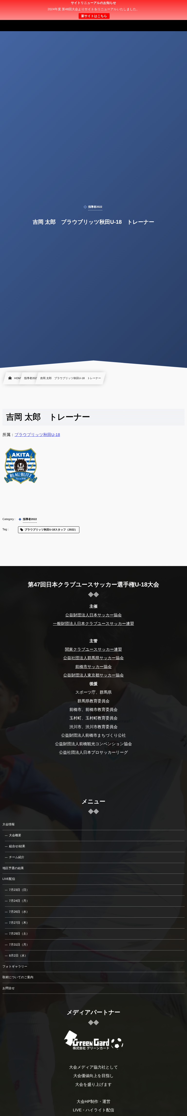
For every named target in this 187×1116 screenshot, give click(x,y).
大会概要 (15, 835)
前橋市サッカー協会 (93, 667)
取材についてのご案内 (17, 977)
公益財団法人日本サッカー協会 (93, 615)
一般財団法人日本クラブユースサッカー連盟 (93, 624)
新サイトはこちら (94, 16)
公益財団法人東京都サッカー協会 (93, 675)
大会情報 (8, 824)
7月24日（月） (19, 900)
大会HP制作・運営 (93, 1101)
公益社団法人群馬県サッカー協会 (93, 658)
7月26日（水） (19, 911)
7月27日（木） (19, 922)
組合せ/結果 (17, 846)
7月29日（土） (19, 933)
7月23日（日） (19, 890)
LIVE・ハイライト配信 (93, 1110)
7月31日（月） (19, 944)
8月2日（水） (18, 955)
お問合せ (8, 988)
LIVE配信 (8, 879)
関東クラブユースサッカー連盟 (93, 649)
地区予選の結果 (13, 868)
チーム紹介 (16, 857)
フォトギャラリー (14, 966)
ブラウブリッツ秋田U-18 (37, 435)
